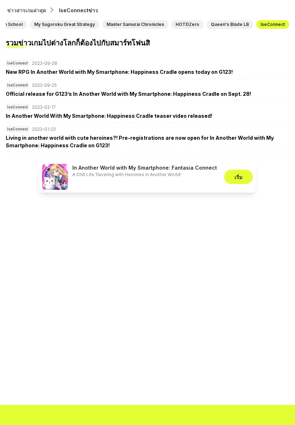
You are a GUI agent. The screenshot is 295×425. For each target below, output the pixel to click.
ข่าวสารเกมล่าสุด (26, 10)
